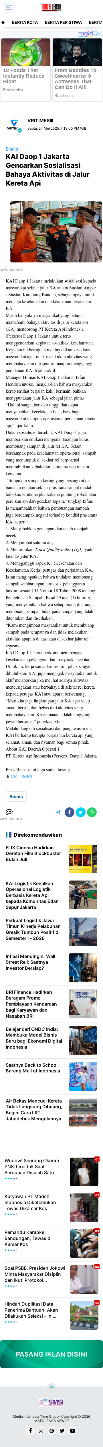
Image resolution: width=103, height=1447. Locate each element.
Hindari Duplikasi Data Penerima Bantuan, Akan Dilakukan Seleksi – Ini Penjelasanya (31, 1310)
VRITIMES (21, 776)
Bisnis (12, 149)
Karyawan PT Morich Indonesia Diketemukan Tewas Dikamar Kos (30, 1202)
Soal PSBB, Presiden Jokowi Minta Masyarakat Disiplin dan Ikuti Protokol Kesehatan (35, 1274)
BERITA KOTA (25, 22)
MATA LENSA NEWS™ (51, 1421)
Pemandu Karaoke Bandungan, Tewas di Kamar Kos (28, 1238)
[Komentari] (9, 812)
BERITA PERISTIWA (63, 22)
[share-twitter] (81, 812)
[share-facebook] (69, 812)
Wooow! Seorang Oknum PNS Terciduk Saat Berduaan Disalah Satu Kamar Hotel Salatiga (32, 1166)
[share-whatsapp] (92, 812)
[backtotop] (51, 1388)
